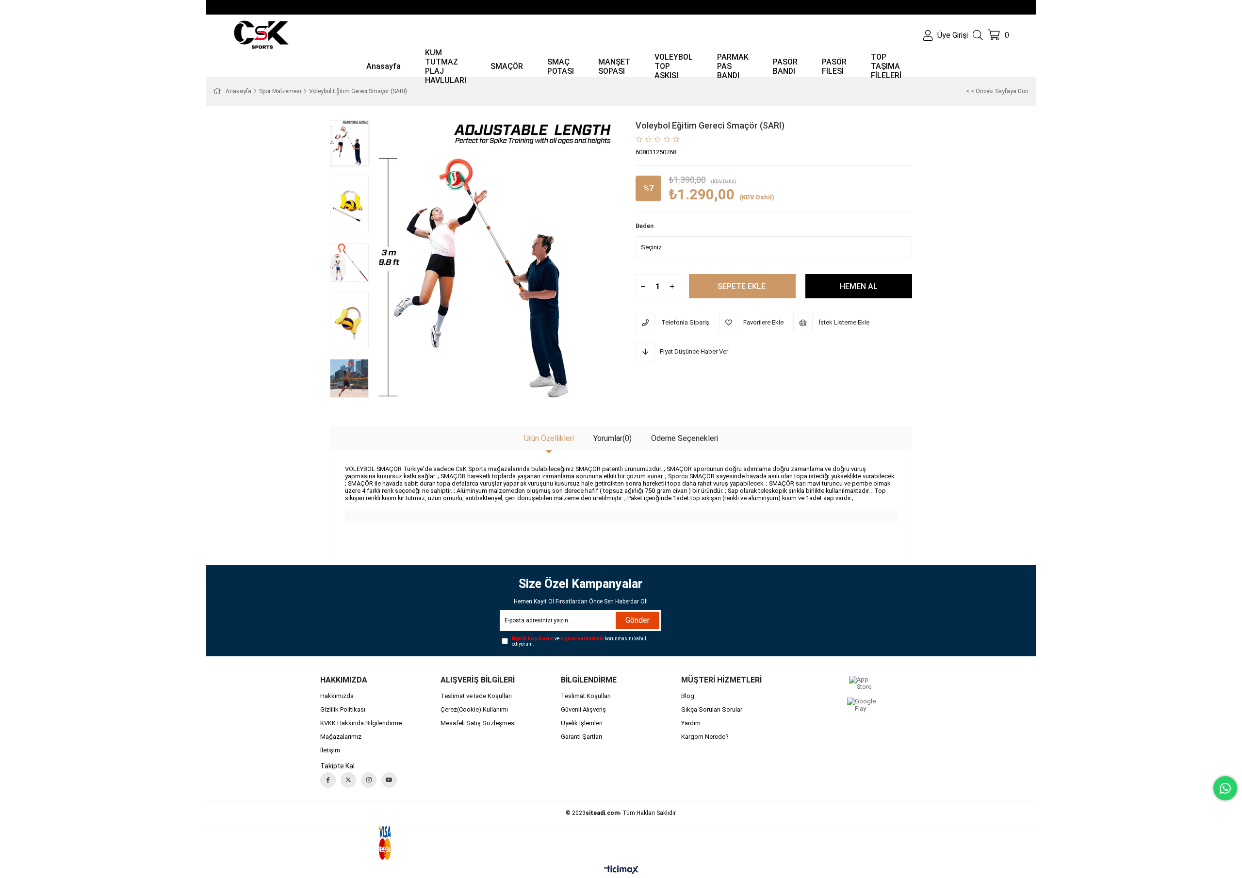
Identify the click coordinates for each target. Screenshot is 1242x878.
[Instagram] (368, 780)
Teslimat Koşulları (586, 695)
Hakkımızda (337, 695)
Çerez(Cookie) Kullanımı (474, 709)
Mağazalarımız (340, 736)
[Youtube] (389, 780)
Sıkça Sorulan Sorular (711, 709)
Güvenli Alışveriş (583, 709)
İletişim (330, 750)
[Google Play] (861, 705)
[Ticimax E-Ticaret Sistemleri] (621, 870)
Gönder (637, 620)
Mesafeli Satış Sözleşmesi (478, 723)
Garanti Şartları (581, 736)
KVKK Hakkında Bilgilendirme (361, 723)
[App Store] (862, 683)
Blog (687, 695)
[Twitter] (348, 780)
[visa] (397, 843)
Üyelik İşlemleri (582, 723)
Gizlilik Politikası (342, 709)
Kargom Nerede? (705, 736)
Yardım (691, 723)
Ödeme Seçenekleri (684, 438)
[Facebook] (328, 780)
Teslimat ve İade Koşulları (476, 695)
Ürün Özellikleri (549, 438)
